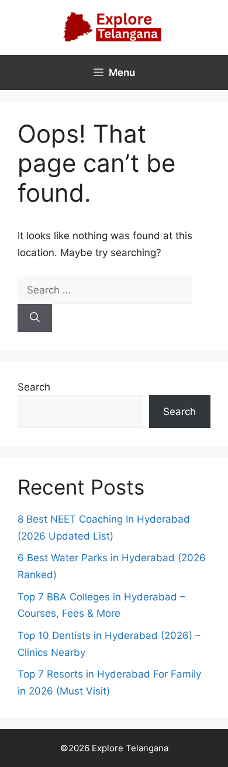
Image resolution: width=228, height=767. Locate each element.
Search (34, 387)
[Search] (35, 318)
